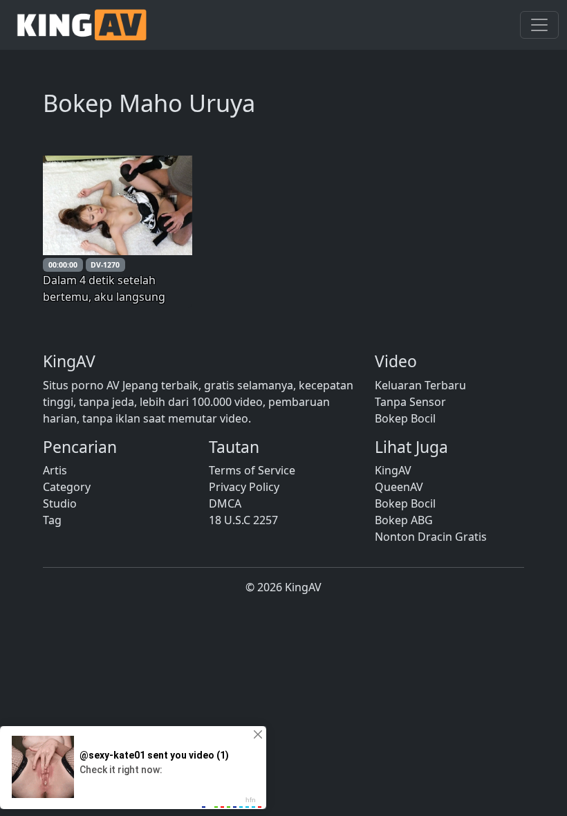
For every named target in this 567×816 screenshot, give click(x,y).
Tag (52, 520)
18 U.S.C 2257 (243, 520)
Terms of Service (252, 470)
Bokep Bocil (405, 418)
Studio (60, 503)
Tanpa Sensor (410, 401)
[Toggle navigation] (539, 25)
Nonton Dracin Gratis (431, 536)
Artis (55, 470)
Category (67, 486)
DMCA (225, 503)
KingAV (393, 470)
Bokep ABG (404, 520)
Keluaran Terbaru (420, 385)
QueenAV (399, 486)
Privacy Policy (244, 486)
